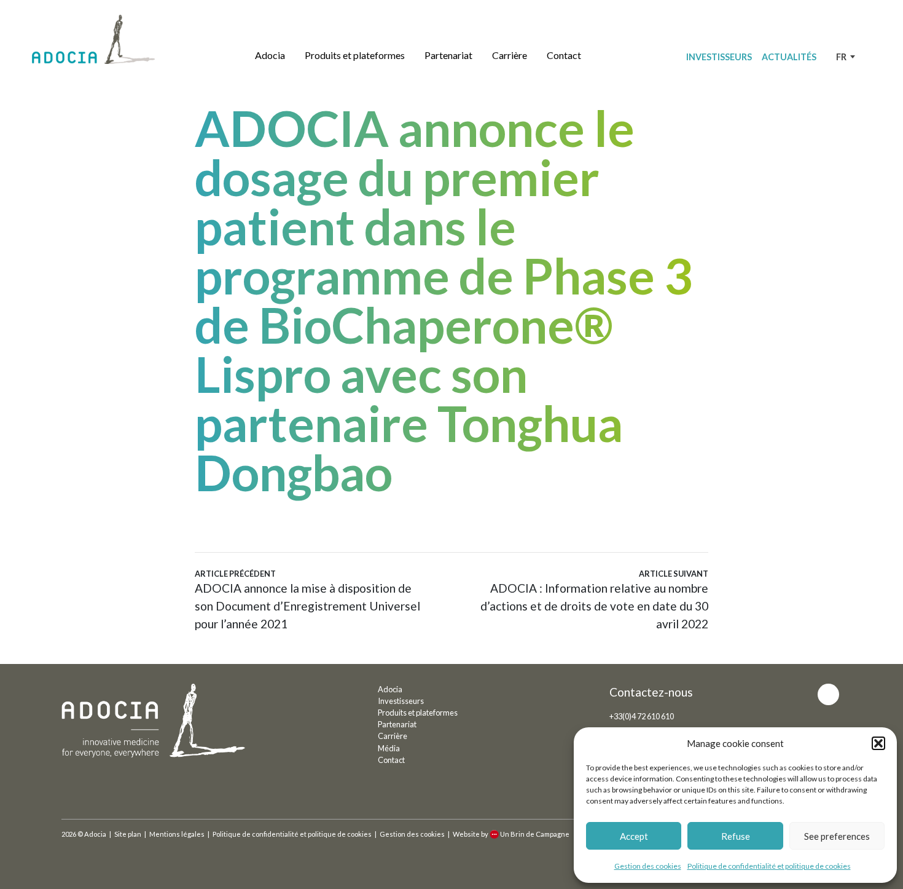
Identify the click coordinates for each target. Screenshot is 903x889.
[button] (878, 743)
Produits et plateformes (355, 55)
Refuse (735, 836)
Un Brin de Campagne (534, 834)
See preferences (837, 836)
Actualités (789, 57)
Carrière (509, 55)
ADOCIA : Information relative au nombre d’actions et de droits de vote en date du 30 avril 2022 (594, 600)
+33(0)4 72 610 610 (641, 716)
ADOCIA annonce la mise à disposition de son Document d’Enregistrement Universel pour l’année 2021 (307, 600)
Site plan (127, 834)
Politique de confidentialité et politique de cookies (769, 866)
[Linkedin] (828, 694)
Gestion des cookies (647, 866)
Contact (564, 55)
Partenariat (448, 55)
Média (389, 748)
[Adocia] (93, 39)
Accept (634, 836)
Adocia (270, 55)
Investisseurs (719, 57)
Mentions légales (177, 834)
